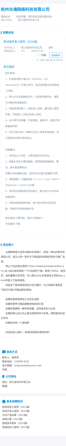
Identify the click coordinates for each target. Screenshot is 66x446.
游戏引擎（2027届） (13, 419)
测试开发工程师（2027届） (16, 410)
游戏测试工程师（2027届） (16, 406)
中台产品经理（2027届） (15, 415)
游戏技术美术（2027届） (15, 423)
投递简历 (55, 55)
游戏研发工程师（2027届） (16, 427)
